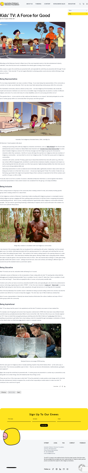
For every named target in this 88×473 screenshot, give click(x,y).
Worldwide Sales (59, 4)
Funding (38, 4)
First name (10, 419)
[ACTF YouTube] (67, 469)
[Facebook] (53, 469)
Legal (55, 443)
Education (71, 4)
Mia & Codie (55, 285)
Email (59, 419)
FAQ (63, 443)
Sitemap (46, 443)
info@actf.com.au (51, 453)
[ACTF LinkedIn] (60, 469)
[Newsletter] (64, 469)
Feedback (83, 443)
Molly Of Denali (50, 146)
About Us (29, 4)
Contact (72, 443)
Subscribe (44, 425)
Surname (35, 419)
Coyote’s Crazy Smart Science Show (49, 149)
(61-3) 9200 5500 (50, 451)
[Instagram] (56, 469)
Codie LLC (48, 285)
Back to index (12, 392)
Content (47, 4)
